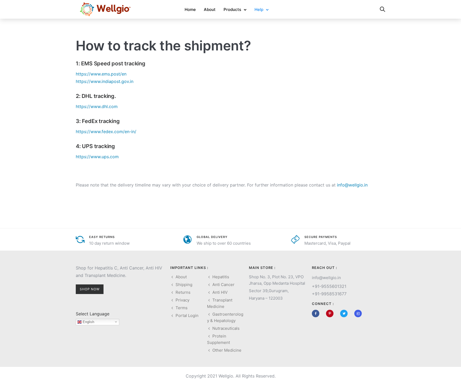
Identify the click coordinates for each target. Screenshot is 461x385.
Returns (183, 292)
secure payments (320, 237)
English (88, 322)
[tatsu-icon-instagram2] (358, 313)
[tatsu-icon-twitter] (345, 313)
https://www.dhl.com (97, 106)
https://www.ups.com (97, 156)
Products (232, 9)
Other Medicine (226, 350)
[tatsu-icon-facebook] (317, 313)
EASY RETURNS (102, 237)
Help (259, 9)
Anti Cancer (223, 284)
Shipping (184, 284)
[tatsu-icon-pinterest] (331, 313)
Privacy (182, 300)
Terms (182, 307)
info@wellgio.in (352, 185)
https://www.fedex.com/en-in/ (106, 131)
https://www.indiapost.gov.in (104, 81)
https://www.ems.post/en (101, 74)
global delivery (212, 237)
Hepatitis (220, 276)
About (210, 9)
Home (190, 9)
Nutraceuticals (226, 328)
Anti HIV (220, 292)
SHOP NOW (90, 289)
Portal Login (187, 315)
